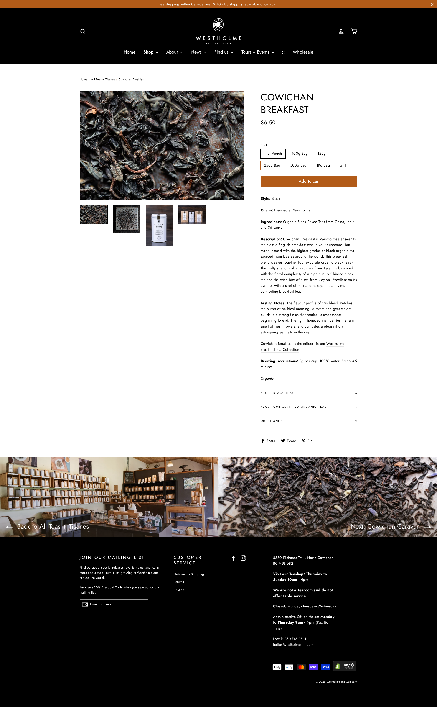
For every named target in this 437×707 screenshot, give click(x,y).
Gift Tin (345, 165)
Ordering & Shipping (189, 574)
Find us (222, 52)
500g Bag (298, 165)
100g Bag (300, 153)
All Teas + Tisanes (103, 79)
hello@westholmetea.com (293, 644)
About (172, 52)
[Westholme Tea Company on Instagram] (243, 558)
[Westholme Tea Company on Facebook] (233, 558)
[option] (162, 145)
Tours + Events (256, 52)
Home (129, 52)
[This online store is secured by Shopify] (344, 670)
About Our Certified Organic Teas (294, 407)
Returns (179, 581)
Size (264, 145)
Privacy (179, 589)
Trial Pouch (273, 153)
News (197, 52)
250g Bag (272, 165)
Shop (149, 52)
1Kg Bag (323, 165)
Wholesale (303, 52)
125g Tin (324, 153)
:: (283, 52)
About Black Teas (277, 393)
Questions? (271, 421)
